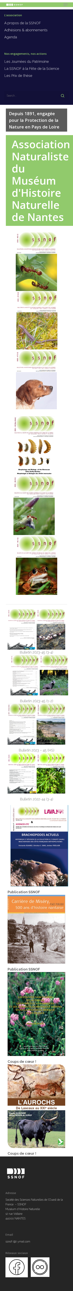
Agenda (10, 37)
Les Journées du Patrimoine (26, 61)
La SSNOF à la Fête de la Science (31, 68)
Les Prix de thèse (18, 76)
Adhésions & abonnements (25, 30)
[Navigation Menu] (65, 5)
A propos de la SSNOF (22, 23)
